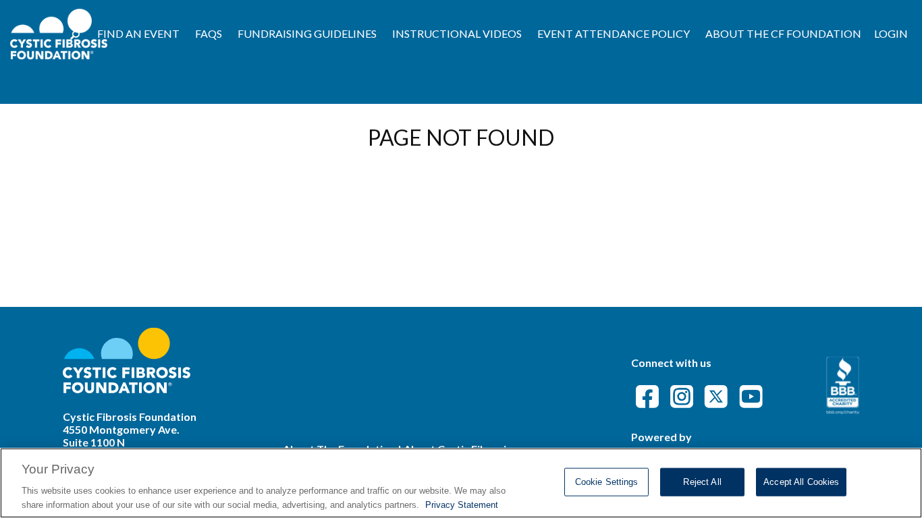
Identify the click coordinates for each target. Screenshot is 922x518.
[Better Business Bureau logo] (842, 409)
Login (891, 33)
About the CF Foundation (783, 33)
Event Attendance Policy (613, 33)
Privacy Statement (461, 504)
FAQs (208, 33)
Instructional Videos (457, 33)
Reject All (702, 482)
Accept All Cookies (801, 482)
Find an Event (138, 33)
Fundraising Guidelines (307, 33)
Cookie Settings (607, 482)
